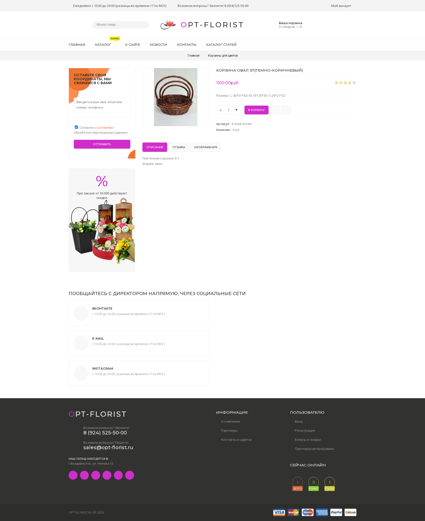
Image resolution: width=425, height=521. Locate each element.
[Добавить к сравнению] (286, 110)
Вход (299, 421)
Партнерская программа (314, 448)
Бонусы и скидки (308, 439)
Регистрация (305, 430)
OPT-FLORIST (212, 24)
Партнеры (229, 430)
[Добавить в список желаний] (202, 75)
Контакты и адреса (236, 439)
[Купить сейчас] (275, 110)
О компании (230, 421)
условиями (105, 127)
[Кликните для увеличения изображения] (175, 97)
